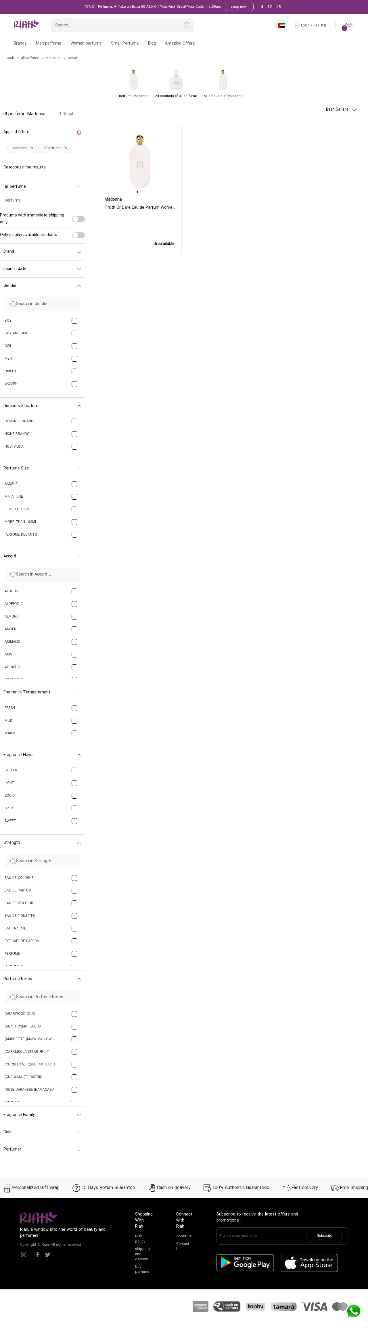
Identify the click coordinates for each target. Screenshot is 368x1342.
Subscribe (324, 1236)
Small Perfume (125, 43)
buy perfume (142, 1269)
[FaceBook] (37, 1254)
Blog (152, 43)
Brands (20, 43)
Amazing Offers (180, 43)
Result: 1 (75, 58)
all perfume (30, 58)
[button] (187, 25)
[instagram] (23, 1254)
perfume (13, 200)
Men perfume (48, 43)
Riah (10, 58)
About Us (184, 1236)
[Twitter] (47, 1254)
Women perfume (86, 43)
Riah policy (140, 1239)
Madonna (53, 58)
